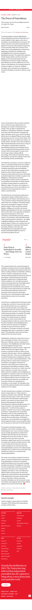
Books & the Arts (5, 526)
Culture (3, 523)
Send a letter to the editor (19, 488)
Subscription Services (22, 523)
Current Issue (20, 515)
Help (16, 594)
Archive (19, 520)
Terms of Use (13, 591)
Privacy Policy (5, 591)
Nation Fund (10, 596)
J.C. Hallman (7, 257)
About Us (3, 541)
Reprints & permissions (7, 490)
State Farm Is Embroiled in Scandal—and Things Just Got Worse (13, 250)
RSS (18, 551)
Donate (6, 585)
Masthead (19, 518)
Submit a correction (6, 488)
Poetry (3, 531)
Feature (9, 15)
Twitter (19, 543)
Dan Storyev (28, 257)
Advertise (3, 546)
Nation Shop (4, 551)
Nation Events (5, 548)
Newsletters (4, 559)
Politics (3, 515)
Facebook (19, 541)
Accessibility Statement (7, 594)
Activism (3, 15)
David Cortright (5, 27)
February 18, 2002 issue (21, 32)
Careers (3, 596)
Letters (3, 533)
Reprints (19, 526)
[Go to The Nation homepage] (30, 596)
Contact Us (4, 543)
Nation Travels (5, 553)
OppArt (3, 528)
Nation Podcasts (5, 556)
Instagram (19, 546)
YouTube (19, 548)
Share (27, 27)
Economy (3, 520)
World (2, 518)
